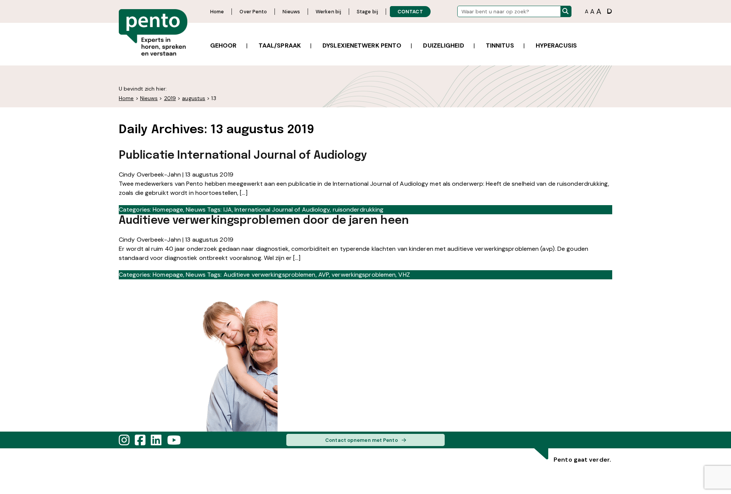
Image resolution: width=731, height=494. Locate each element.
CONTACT (410, 11)
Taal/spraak (280, 45)
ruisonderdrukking (358, 210)
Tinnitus (500, 45)
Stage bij (367, 11)
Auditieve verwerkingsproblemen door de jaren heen (264, 220)
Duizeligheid (443, 45)
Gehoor (223, 45)
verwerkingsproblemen (364, 275)
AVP (323, 275)
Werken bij (328, 11)
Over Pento (253, 11)
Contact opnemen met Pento (361, 440)
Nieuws (291, 11)
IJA (227, 210)
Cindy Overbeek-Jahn (150, 174)
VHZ (404, 275)
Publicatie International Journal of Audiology (243, 155)
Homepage (168, 210)
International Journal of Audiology (282, 210)
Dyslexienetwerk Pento (361, 45)
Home (217, 11)
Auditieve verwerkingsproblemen (269, 275)
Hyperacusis (556, 45)
